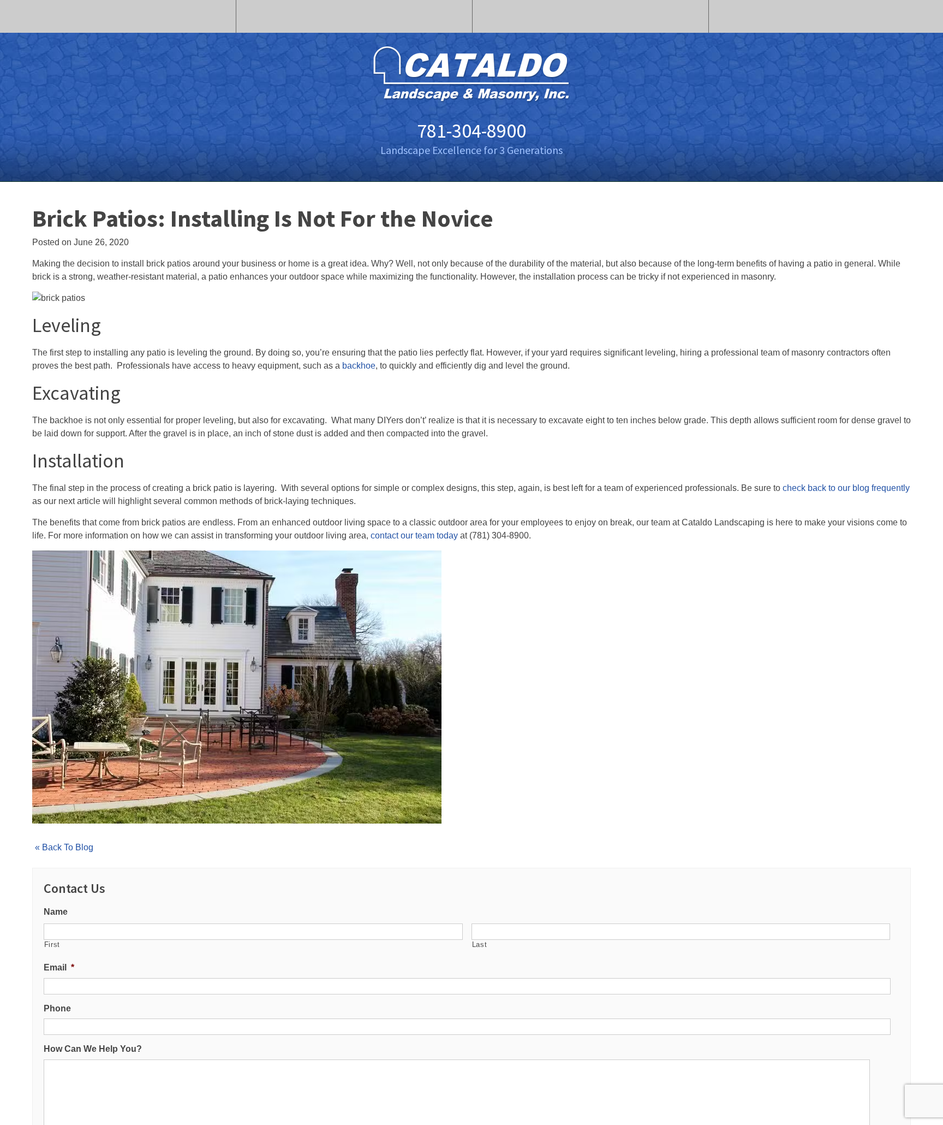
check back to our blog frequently (846, 488)
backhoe (358, 365)
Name (56, 911)
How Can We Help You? (93, 1048)
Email (59, 967)
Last (479, 944)
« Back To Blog (64, 847)
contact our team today (414, 535)
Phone (57, 1008)
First (52, 944)
